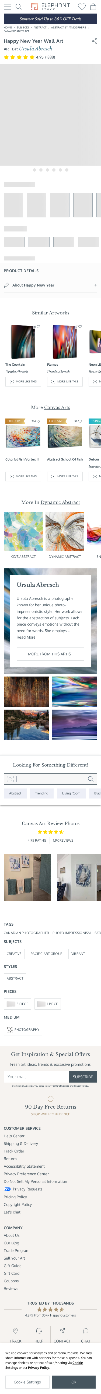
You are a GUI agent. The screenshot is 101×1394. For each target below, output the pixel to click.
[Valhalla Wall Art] (26, 725)
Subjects (23, 27)
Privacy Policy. (81, 1085)
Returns (10, 1158)
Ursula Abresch (35, 49)
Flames (52, 364)
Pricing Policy (15, 1197)
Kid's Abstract (23, 557)
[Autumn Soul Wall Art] (26, 692)
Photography (27, 1030)
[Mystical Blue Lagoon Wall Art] (74, 692)
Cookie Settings (27, 1382)
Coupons (11, 1281)
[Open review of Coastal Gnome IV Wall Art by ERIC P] (27, 877)
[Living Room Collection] (71, 793)
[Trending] (42, 793)
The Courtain (15, 364)
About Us (12, 1235)
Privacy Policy (38, 1368)
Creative (14, 954)
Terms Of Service (60, 1085)
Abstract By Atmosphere (68, 27)
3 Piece (22, 1004)
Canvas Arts (57, 407)
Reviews (11, 1288)
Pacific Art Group (46, 954)
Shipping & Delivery (21, 1143)
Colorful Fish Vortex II (22, 459)
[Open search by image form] (10, 779)
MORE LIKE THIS (26, 381)
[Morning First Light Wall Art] (74, 725)
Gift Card (11, 1273)
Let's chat (12, 1212)
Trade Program (16, 1250)
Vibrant (78, 954)
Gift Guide (13, 1265)
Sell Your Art (14, 1258)
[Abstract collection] (15, 793)
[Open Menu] (7, 6)
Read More (26, 637)
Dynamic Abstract (16, 31)
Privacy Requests (28, 1189)
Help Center (14, 1136)
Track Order (14, 1151)
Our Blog (11, 1243)
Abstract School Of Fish (65, 459)
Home (8, 27)
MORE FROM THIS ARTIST (50, 654)
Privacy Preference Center (26, 1173)
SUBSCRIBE (83, 1076)
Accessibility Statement (24, 1166)
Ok (73, 1382)
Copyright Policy (18, 1204)
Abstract (40, 27)
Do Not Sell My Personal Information (35, 1181)
